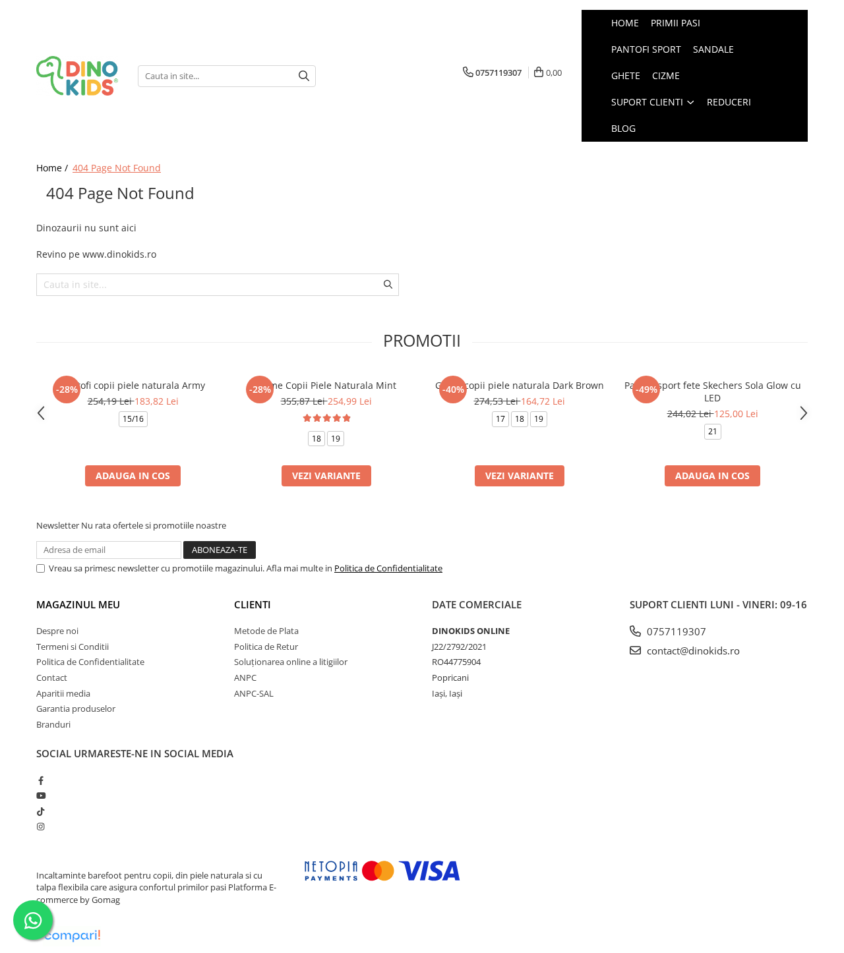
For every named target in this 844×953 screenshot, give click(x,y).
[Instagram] (40, 826)
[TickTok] (40, 811)
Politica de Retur (266, 646)
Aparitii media (63, 693)
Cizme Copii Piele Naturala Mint (326, 385)
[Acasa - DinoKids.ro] (77, 76)
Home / (53, 167)
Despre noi (57, 631)
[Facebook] (40, 780)
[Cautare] (304, 76)
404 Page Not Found (117, 167)
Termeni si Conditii (72, 646)
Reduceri (729, 102)
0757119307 (675, 631)
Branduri (53, 724)
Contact (51, 677)
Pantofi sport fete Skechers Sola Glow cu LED (712, 391)
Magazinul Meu (78, 604)
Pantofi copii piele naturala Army (133, 385)
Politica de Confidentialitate (388, 568)
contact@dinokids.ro (692, 650)
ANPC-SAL (254, 693)
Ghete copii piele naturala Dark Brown (519, 385)
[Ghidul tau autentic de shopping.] (72, 936)
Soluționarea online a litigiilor (290, 662)
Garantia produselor (75, 708)
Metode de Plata (266, 631)
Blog (623, 128)
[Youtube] (40, 795)
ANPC (245, 677)
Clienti (252, 604)
